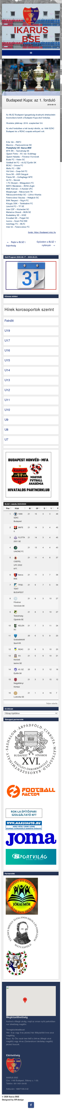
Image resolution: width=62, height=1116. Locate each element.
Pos (7, 508)
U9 (6, 419)
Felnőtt (9, 320)
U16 (7, 350)
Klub (17, 508)
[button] (25, 1000)
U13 (7, 380)
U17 (7, 340)
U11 (7, 399)
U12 (7, 390)
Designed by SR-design (13, 1099)
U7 (6, 439)
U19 (7, 330)
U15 (7, 360)
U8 (6, 429)
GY (37, 508)
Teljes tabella (51, 703)
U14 (7, 370)
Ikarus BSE (31, 34)
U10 (7, 409)
